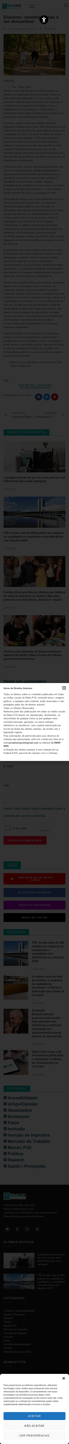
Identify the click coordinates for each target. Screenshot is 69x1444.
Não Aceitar (34, 1425)
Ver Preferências (34, 1435)
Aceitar (34, 1416)
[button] (63, 1378)
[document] (34, 722)
